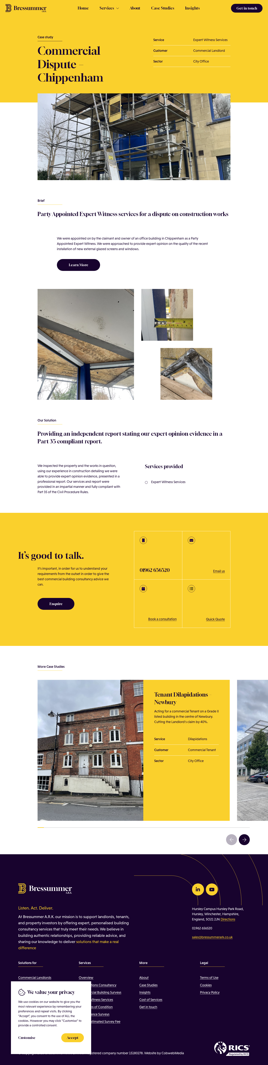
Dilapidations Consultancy (97, 985)
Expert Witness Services (96, 1000)
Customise (26, 1037)
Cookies (206, 985)
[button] (231, 839)
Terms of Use (209, 978)
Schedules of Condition (96, 1007)
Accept (72, 1037)
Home (83, 8)
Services (107, 8)
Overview (86, 978)
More (83, 1029)
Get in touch (148, 1007)
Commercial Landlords (34, 978)
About (135, 8)
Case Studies (162, 8)
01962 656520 (202, 928)
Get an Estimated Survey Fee (99, 1021)
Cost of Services (150, 1000)
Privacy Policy (210, 992)
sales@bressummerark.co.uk (212, 937)
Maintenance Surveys (94, 1014)
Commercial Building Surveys (100, 992)
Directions (228, 919)
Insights (192, 8)
